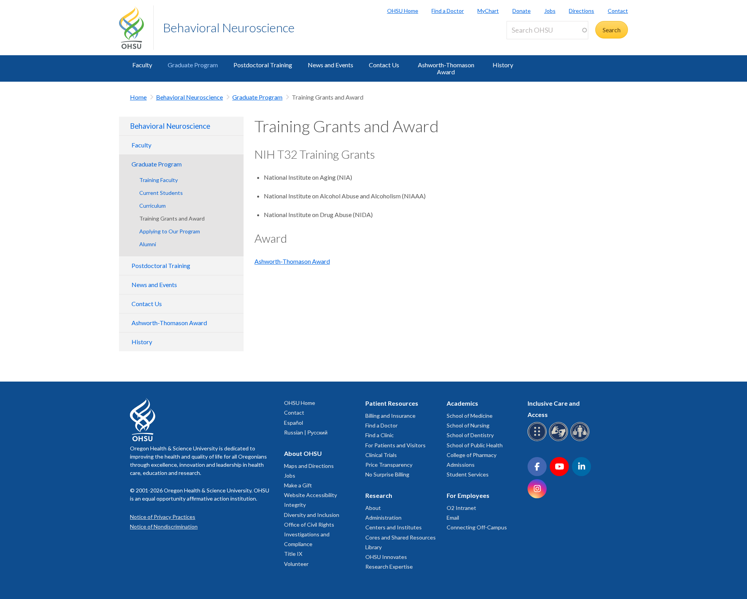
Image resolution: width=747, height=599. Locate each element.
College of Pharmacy (471, 455)
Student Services (468, 474)
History (503, 64)
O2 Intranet (461, 507)
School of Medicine (470, 415)
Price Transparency (388, 464)
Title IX (293, 553)
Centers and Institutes (393, 527)
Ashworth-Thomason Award (446, 68)
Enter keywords (531, 43)
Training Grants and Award (172, 218)
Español (293, 422)
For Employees (468, 495)
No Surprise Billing (387, 474)
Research (378, 495)
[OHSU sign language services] (559, 439)
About (373, 507)
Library (373, 547)
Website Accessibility (310, 495)
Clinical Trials (381, 455)
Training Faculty (158, 180)
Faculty (142, 64)
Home (138, 97)
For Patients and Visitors (395, 445)
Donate (521, 10)
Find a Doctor (447, 10)
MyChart (488, 10)
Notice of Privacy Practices (162, 516)
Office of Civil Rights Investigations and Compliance (309, 534)
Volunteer (296, 563)
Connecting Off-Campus (477, 527)
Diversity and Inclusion (311, 514)
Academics (462, 403)
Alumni (147, 244)
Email (453, 517)
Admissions (461, 464)
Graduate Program (193, 64)
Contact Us (384, 64)
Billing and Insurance (390, 415)
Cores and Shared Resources (400, 537)
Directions (581, 10)
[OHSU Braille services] (538, 439)
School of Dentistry (470, 435)
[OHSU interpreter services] (581, 439)
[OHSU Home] (136, 27)
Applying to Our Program (169, 231)
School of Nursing (468, 425)
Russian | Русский (306, 432)
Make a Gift (298, 485)
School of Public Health (475, 445)
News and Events (330, 64)
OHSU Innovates (386, 556)
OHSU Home (402, 10)
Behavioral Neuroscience (229, 27)
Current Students (161, 192)
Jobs (550, 10)
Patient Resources (391, 403)
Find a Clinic (379, 435)
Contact (618, 10)
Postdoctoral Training (262, 64)
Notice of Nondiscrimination (164, 526)
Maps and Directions (309, 465)
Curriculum (152, 205)
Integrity (295, 504)
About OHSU (303, 453)
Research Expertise (389, 566)
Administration (383, 517)
